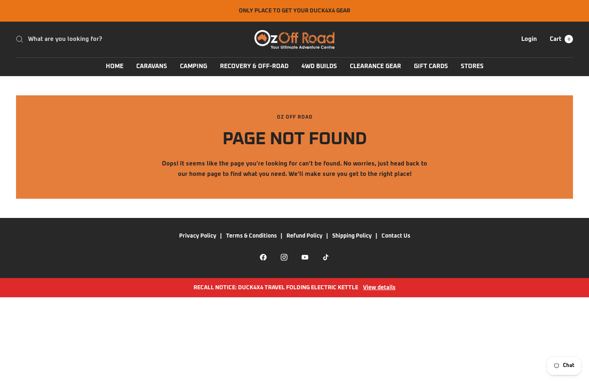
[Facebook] (263, 257)
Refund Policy (304, 236)
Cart (560, 39)
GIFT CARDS (431, 66)
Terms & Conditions (251, 236)
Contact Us (395, 236)
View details (379, 287)
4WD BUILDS (319, 66)
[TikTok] (326, 257)
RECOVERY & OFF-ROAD (254, 66)
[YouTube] (305, 257)
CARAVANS (151, 66)
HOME (114, 66)
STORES (472, 66)
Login (529, 39)
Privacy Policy (197, 236)
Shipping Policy (352, 236)
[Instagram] (284, 257)
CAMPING (193, 66)
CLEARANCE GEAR (375, 66)
